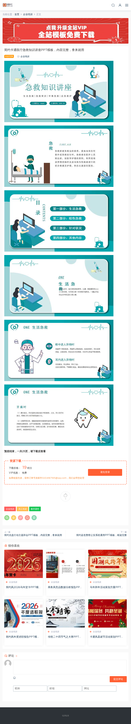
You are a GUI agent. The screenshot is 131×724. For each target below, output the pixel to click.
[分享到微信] (6, 517)
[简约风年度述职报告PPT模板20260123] (23, 613)
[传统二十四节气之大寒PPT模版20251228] (65, 613)
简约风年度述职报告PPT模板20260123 (23, 637)
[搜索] (113, 5)
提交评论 (118, 679)
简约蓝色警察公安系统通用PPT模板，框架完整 (101, 535)
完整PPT (8, 5)
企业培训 (24, 57)
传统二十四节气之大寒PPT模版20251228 (65, 637)
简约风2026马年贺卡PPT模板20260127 (23, 587)
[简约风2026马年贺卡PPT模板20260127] (23, 564)
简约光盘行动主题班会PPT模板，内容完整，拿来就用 (33, 535)
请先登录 (105, 472)
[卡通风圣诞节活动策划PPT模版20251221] (107, 613)
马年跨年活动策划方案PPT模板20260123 (106, 587)
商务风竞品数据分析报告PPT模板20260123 (65, 587)
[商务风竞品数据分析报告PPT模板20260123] (65, 564)
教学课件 (35, 509)
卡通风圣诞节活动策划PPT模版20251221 (106, 637)
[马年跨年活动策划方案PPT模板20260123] (107, 564)
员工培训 (22, 509)
